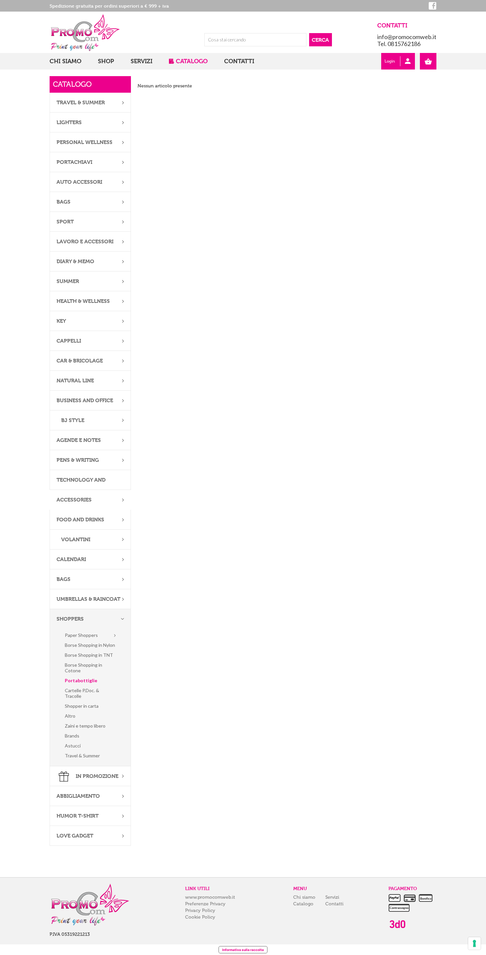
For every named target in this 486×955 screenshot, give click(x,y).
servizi (141, 61)
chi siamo (65, 61)
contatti (239, 61)
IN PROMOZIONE (96, 776)
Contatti (334, 904)
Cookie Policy (200, 917)
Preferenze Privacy (205, 904)
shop (106, 61)
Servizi (332, 897)
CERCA (320, 40)
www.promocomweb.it (210, 897)
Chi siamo (304, 897)
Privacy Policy (200, 910)
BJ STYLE (72, 420)
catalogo (192, 61)
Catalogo (303, 904)
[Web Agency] (397, 924)
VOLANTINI (75, 539)
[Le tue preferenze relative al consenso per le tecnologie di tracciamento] (474, 943)
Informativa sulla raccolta (243, 950)
